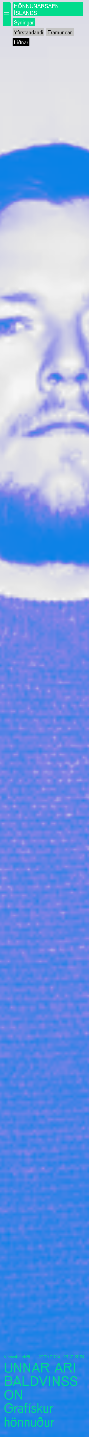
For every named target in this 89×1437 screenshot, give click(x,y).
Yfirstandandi (28, 32)
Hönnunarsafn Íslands (36, 9)
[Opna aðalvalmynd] (7, 14)
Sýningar (24, 22)
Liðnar (21, 42)
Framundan (60, 32)
